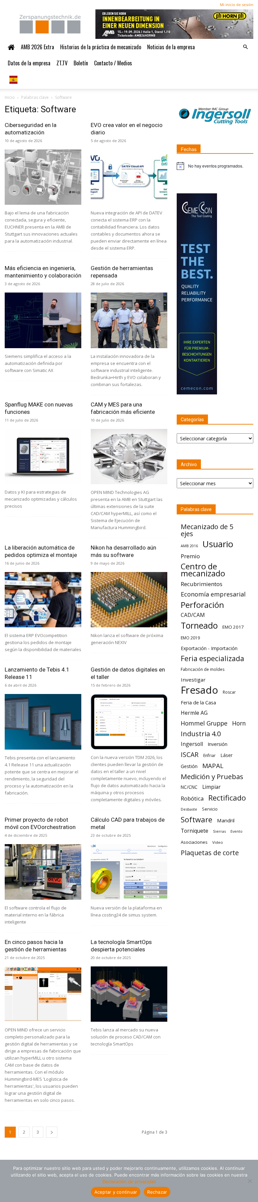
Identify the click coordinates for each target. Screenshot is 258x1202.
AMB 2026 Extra (37, 47)
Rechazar (157, 1192)
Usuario (218, 544)
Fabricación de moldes (202, 669)
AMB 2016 (189, 545)
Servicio (210, 809)
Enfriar (209, 755)
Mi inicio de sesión (236, 4)
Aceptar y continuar (115, 1192)
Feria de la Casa (198, 702)
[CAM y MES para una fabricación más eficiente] (129, 456)
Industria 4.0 (201, 733)
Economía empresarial (213, 594)
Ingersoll (192, 744)
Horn (239, 723)
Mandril (225, 820)
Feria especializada (212, 658)
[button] (245, 47)
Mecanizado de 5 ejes (207, 530)
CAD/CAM (193, 615)
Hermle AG (194, 712)
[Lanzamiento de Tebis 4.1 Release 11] (43, 721)
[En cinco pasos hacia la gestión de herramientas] (43, 994)
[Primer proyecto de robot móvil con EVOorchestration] (43, 871)
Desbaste (189, 809)
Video (217, 842)
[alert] (215, 166)
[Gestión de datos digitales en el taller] (129, 721)
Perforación (202, 604)
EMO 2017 (233, 627)
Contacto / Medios (113, 63)
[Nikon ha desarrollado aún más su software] (129, 599)
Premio (190, 556)
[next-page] (51, 1132)
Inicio (10, 97)
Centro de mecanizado (203, 570)
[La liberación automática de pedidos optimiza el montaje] (43, 599)
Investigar (193, 679)
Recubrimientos (201, 583)
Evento (236, 831)
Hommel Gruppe (204, 723)
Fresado (199, 690)
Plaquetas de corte (210, 852)
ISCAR (190, 754)
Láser (226, 755)
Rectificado (227, 797)
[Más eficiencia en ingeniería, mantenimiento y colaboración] (43, 320)
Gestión (189, 766)
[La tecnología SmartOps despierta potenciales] (129, 994)
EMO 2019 (190, 638)
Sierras (219, 831)
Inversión (217, 744)
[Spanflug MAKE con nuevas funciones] (43, 456)
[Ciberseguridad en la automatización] (43, 177)
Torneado (199, 625)
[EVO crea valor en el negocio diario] (129, 177)
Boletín (81, 63)
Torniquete (194, 830)
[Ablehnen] (249, 1181)
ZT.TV (62, 63)
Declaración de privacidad (129, 1181)
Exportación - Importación (209, 648)
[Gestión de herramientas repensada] (129, 320)
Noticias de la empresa (171, 47)
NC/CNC (189, 787)
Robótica (192, 798)
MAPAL (212, 765)
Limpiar (211, 786)
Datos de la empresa (29, 63)
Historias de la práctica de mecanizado (100, 47)
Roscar (229, 692)
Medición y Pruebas (212, 776)
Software (196, 819)
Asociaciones (194, 842)
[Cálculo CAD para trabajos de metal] (129, 871)
